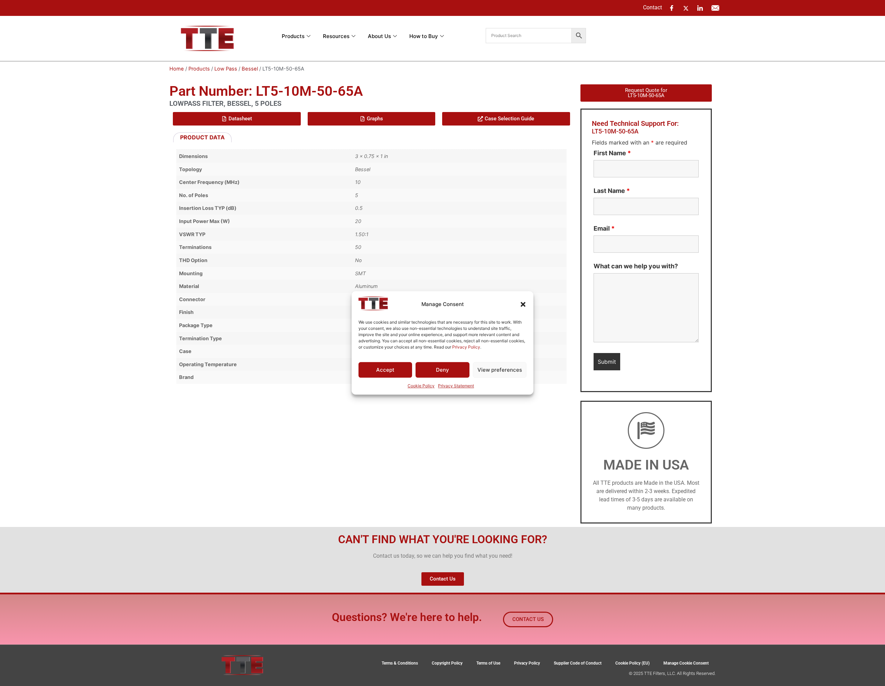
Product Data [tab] (202, 137)
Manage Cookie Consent (686, 663)
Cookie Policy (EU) (632, 663)
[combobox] (529, 35)
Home (176, 69)
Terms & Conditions (400, 663)
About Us (379, 36)
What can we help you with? (636, 266)
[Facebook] (671, 7)
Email (604, 228)
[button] (523, 304)
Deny (442, 370)
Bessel (250, 69)
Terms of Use (488, 663)
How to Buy (423, 36)
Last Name (612, 190)
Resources (336, 36)
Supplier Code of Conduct (578, 663)
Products (293, 36)
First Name (612, 153)
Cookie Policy (421, 386)
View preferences (499, 370)
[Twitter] (686, 7)
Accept (385, 370)
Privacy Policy (466, 347)
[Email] (715, 7)
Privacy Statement (456, 386)
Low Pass (225, 69)
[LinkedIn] (700, 7)
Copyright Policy (447, 663)
